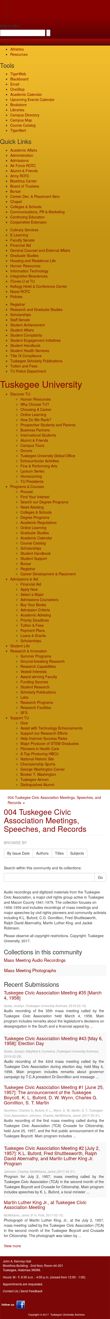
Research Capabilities (38, 666)
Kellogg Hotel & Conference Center (38, 286)
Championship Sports (37, 764)
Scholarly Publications (38, 692)
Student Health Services (29, 350)
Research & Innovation (28, 650)
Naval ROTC (20, 291)
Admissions (19, 160)
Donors (26, 450)
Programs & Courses (27, 486)
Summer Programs (35, 656)
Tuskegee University (41, 383)
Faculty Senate (22, 240)
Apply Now (29, 589)
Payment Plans (32, 630)
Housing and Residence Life (33, 260)
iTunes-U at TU (22, 281)
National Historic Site (37, 758)
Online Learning (33, 414)
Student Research (35, 686)
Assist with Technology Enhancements (51, 728)
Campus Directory (24, 114)
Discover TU (20, 393)
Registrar (17, 304)
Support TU (19, 717)
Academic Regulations (38, 522)
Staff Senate (20, 319)
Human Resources (25, 265)
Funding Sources (34, 681)
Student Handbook (25, 345)
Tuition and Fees (23, 365)
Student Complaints (26, 335)
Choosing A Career (35, 409)
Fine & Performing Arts (38, 465)
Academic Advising (35, 614)
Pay (13, 18)
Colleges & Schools (25, 206)
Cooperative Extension (28, 222)
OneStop (17, 89)
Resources (19, 54)
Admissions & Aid (24, 579)
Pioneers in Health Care (39, 748)
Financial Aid (20, 245)
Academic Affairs (23, 150)
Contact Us (10, 1291)
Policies (16, 296)
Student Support (33, 558)
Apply (14, 2)
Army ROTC (19, 175)
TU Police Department (28, 371)
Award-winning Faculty (38, 676)
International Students (38, 435)
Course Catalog (23, 125)
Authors (42, 853)
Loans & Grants (33, 635)
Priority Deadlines (34, 620)
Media (15, 44)
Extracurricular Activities (39, 460)
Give (14, 7)
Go (100, 877)
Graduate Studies (24, 255)
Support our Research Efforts (44, 733)
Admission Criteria (35, 609)
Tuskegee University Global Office (47, 455)
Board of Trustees (24, 186)
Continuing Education (27, 216)
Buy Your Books (33, 604)
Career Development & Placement (48, 573)
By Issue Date (18, 853)
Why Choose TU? (34, 404)
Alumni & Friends (24, 170)
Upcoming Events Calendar (32, 99)
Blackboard (19, 78)
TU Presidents (31, 481)
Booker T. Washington (38, 774)
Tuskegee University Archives (67, 1314)
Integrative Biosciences (29, 276)
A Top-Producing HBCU (39, 753)
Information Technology (29, 270)
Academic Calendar (26, 94)
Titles (59, 853)
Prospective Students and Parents (47, 424)
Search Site (10, 25)
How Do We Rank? (35, 419)
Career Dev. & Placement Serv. (35, 196)
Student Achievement (27, 324)
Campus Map (21, 120)
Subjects (77, 853)
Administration (21, 155)
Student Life (20, 645)
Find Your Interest (34, 496)
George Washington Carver (42, 769)
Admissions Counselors (39, 599)
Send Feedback (31, 1291)
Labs (24, 697)
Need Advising (32, 507)
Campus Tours (32, 445)
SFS (23, 712)
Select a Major (32, 594)
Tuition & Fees (32, 625)
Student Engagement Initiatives (35, 340)
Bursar (15, 191)
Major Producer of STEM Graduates (49, 743)
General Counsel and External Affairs (40, 250)
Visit (13, 12)
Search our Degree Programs (44, 501)
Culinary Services (24, 229)
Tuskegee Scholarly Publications (36, 360)
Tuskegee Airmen (34, 779)
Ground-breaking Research (42, 661)
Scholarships (20, 314)
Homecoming (31, 476)
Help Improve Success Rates (43, 738)
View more (12, 1245)
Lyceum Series (32, 471)
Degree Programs (34, 517)
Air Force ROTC (23, 165)
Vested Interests (33, 671)
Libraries (17, 109)
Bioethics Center (23, 180)
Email (14, 84)
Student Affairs (22, 330)
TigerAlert (18, 130)
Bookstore (18, 104)
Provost (26, 491)
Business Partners (35, 429)
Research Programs (36, 702)
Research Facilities (35, 707)
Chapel (16, 201)
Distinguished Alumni (37, 784)
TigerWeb (18, 38)
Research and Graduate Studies (36, 309)
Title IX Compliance (26, 355)
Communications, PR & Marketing (37, 211)
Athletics (17, 49)
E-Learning (19, 234)
